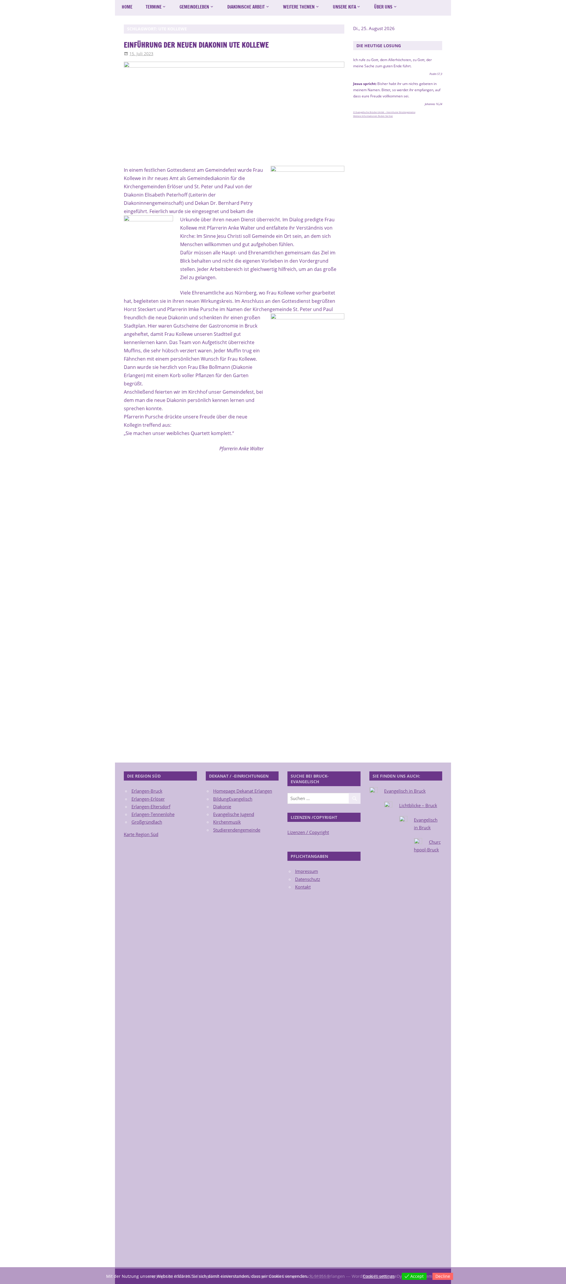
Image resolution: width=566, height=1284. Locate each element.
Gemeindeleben (194, 7)
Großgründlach (146, 822)
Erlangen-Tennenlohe (153, 814)
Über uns (383, 7)
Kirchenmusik (227, 822)
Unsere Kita (344, 7)
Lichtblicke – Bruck (418, 805)
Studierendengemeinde (236, 830)
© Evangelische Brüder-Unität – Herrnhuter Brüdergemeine (384, 112)
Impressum (306, 871)
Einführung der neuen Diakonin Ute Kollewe (196, 45)
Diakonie (222, 806)
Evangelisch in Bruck (405, 791)
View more (320, 1276)
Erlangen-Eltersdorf (150, 806)
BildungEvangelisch (232, 799)
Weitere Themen (299, 7)
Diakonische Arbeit (246, 7)
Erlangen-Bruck (146, 791)
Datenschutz (307, 879)
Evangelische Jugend (233, 814)
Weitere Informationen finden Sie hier (373, 116)
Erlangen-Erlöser (148, 799)
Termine (154, 7)
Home (127, 7)
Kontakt (303, 887)
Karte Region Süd (141, 834)
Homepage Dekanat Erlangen (242, 791)
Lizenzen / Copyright (308, 832)
